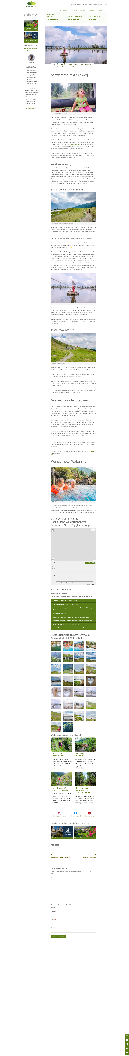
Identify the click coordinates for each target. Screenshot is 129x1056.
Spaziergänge (66, 67)
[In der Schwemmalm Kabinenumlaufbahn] (73, 97)
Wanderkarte (92, 19)
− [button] (52, 531)
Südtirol (82, 10)
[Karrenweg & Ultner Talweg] (127, 1053)
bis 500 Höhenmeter (72, 64)
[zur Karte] (127, 1040)
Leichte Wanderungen (86, 64)
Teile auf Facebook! (75, 816)
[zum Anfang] (127, 1036)
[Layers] (53, 559)
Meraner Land (56, 67)
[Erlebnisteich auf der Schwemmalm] (91, 669)
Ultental (74, 67)
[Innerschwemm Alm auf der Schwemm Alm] (68, 669)
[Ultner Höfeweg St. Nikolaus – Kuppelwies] (127, 1048)
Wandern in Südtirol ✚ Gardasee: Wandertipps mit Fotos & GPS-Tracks (89, 4)
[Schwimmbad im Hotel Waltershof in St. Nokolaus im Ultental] (56, 646)
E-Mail (53, 920)
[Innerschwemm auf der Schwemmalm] (73, 347)
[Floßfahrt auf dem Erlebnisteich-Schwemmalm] (73, 288)
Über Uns (100, 10)
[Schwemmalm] (56, 657)
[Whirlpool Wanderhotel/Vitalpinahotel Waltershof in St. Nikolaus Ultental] (73, 484)
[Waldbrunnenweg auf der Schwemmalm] (56, 669)
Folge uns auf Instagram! (59, 816)
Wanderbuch (63, 10)
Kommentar (54, 878)
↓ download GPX (90, 562)
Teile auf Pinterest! (89, 816)
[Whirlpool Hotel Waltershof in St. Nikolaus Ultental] (68, 646)
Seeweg (57, 844)
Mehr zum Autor (31, 108)
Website (53, 928)
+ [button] (52, 529)
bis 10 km (61, 64)
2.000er (54, 64)
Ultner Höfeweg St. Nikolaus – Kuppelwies (61, 857)
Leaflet (95, 560)
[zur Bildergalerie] (127, 1044)
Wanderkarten (73, 10)
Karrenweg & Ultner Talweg (89, 857)
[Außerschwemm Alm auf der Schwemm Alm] (68, 681)
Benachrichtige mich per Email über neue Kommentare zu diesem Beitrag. (71, 906)
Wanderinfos (91, 10)
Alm (53, 844)
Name (53, 912)
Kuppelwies (63, 129)
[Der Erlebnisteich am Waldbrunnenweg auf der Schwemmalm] (73, 207)
